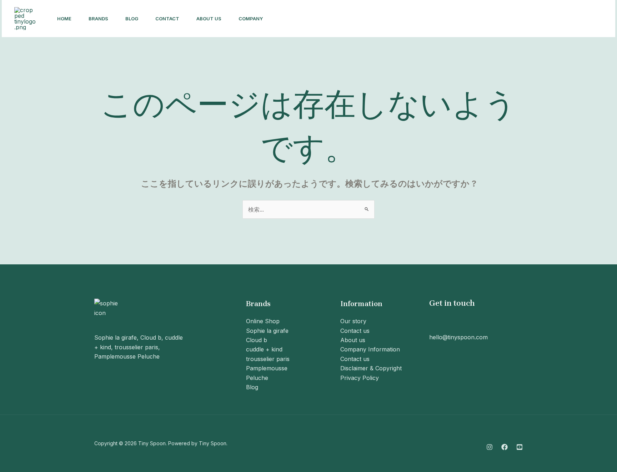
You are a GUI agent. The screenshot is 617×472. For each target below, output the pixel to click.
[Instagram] (494, 18)
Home (64, 18)
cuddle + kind (264, 349)
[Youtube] (526, 18)
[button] (572, 18)
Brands (98, 18)
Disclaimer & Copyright (371, 368)
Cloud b (256, 340)
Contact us (355, 330)
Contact (167, 18)
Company (251, 18)
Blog (131, 18)
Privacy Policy (359, 377)
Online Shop (263, 321)
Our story (353, 321)
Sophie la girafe (267, 330)
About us (208, 18)
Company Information (370, 349)
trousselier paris (268, 358)
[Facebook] (510, 18)
